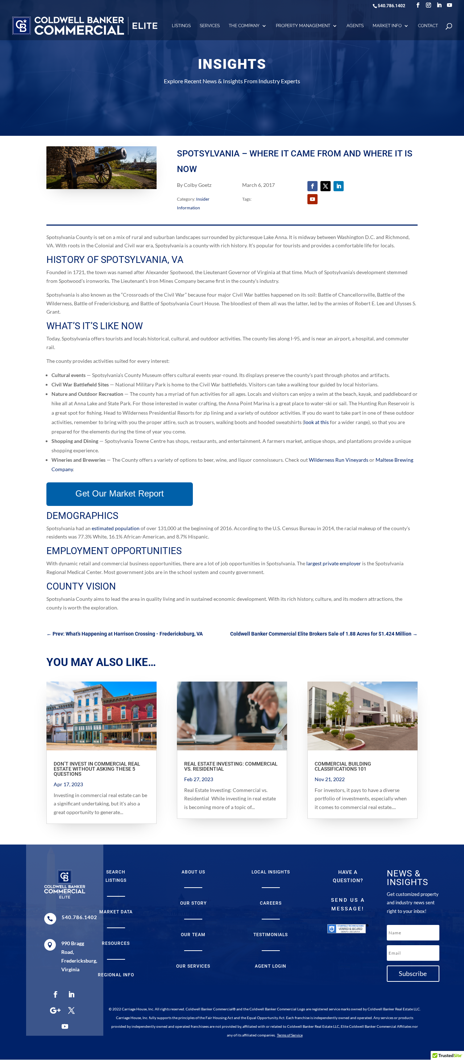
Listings (181, 25)
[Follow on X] (325, 186)
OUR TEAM (193, 934)
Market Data (116, 911)
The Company (244, 25)
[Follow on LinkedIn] (339, 186)
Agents (355, 25)
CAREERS (271, 903)
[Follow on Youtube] (312, 199)
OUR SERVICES (193, 966)
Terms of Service (290, 1035)
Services (210, 25)
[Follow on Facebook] (312, 186)
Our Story (193, 903)
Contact (428, 25)
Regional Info (116, 974)
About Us (193, 872)
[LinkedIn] (439, 5)
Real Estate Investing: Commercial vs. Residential (231, 766)
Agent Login (270, 966)
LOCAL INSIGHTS (271, 872)
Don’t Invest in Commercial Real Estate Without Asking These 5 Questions (97, 769)
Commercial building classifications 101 (343, 766)
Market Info (387, 25)
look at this (316, 422)
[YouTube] (449, 5)
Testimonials (270, 934)
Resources (116, 943)
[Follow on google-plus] (55, 1010)
